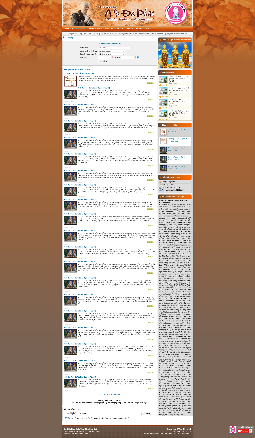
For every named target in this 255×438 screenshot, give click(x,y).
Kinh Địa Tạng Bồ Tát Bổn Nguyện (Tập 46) (80, 137)
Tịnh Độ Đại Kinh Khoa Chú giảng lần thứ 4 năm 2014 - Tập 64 (179, 79)
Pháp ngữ (80, 29)
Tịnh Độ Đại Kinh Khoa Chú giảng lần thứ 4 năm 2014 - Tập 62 (179, 102)
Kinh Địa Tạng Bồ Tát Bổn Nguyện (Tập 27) (80, 327)
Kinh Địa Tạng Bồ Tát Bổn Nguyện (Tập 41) (80, 199)
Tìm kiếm (129, 29)
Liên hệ (139, 29)
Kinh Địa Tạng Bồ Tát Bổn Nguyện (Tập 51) (94, 88)
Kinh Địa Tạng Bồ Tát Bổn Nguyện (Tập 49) (80, 104)
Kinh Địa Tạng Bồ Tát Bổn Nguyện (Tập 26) (80, 344)
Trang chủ (68, 29)
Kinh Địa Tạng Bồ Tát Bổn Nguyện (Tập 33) (80, 278)
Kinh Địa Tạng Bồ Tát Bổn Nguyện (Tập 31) (80, 311)
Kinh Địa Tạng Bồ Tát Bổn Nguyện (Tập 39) (80, 214)
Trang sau (116, 394)
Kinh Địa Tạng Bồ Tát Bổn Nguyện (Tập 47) (80, 121)
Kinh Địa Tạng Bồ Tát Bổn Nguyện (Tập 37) (80, 247)
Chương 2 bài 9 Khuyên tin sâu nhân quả (79, 73)
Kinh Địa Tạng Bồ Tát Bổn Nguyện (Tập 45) (80, 154)
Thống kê (149, 29)
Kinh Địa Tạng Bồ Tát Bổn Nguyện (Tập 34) (80, 261)
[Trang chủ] (63, 38)
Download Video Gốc (114, 29)
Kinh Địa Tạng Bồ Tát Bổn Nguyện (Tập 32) (80, 294)
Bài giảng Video (95, 29)
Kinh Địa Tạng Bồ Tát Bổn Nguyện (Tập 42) (80, 185)
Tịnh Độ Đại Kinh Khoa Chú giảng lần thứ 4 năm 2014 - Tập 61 (179, 113)
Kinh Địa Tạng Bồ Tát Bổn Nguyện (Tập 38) (80, 230)
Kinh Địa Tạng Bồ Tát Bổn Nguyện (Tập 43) (80, 170)
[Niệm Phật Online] (175, 68)
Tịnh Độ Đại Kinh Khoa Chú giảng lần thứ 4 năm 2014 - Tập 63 (179, 90)
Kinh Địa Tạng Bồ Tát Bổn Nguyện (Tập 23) (80, 377)
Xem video (165, 85)
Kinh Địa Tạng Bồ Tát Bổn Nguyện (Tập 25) (80, 360)
